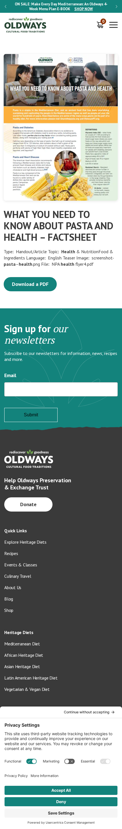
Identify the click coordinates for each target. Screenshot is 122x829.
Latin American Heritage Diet (30, 678)
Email (10, 375)
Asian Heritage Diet (22, 666)
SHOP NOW (83, 9)
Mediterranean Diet (22, 644)
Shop (8, 610)
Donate (28, 504)
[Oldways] (25, 25)
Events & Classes (20, 565)
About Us (12, 587)
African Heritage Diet (23, 655)
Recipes (11, 553)
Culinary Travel (17, 576)
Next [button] (116, 6)
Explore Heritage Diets (25, 542)
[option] (61, 6)
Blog (8, 599)
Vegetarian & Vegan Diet (27, 689)
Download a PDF (30, 284)
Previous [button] (5, 6)
